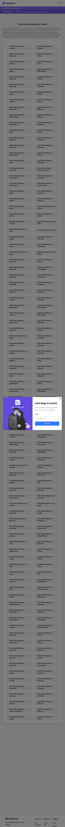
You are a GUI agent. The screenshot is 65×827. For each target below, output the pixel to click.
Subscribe (47, 423)
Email (36, 414)
